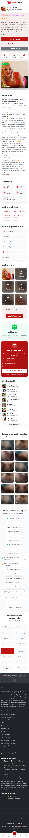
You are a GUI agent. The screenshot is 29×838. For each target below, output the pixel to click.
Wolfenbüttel (11, 9)
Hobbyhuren (7, 675)
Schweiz (3, 695)
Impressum (18, 823)
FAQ (10, 819)
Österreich (17, 693)
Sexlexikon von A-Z (6, 725)
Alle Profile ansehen (14, 424)
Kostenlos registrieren (16, 371)
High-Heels (21, 211)
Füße (14, 211)
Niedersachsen (18, 9)
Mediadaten (22, 819)
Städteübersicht (5, 737)
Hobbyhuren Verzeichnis (8, 714)
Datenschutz (10, 823)
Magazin (3, 731)
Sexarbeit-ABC (5, 728)
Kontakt (6, 819)
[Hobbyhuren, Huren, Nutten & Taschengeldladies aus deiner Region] (14, 2)
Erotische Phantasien (7, 781)
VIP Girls (3, 723)
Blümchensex (7, 211)
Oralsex (20, 215)
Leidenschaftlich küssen (9, 215)
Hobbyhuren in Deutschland (9, 740)
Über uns (15, 819)
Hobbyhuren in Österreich (8, 743)
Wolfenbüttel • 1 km (13, 386)
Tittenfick (15, 219)
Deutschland (11, 10)
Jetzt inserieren (5, 734)
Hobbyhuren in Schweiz (7, 746)
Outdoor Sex (7, 219)
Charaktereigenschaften (7, 717)
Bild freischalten (15, 316)
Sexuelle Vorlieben (6, 720)
